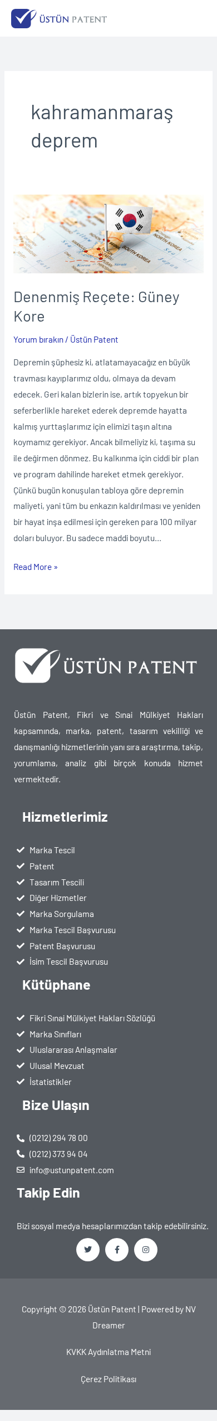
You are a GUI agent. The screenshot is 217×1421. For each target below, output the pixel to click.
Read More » (35, 565)
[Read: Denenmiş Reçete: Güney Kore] (108, 232)
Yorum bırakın (38, 339)
